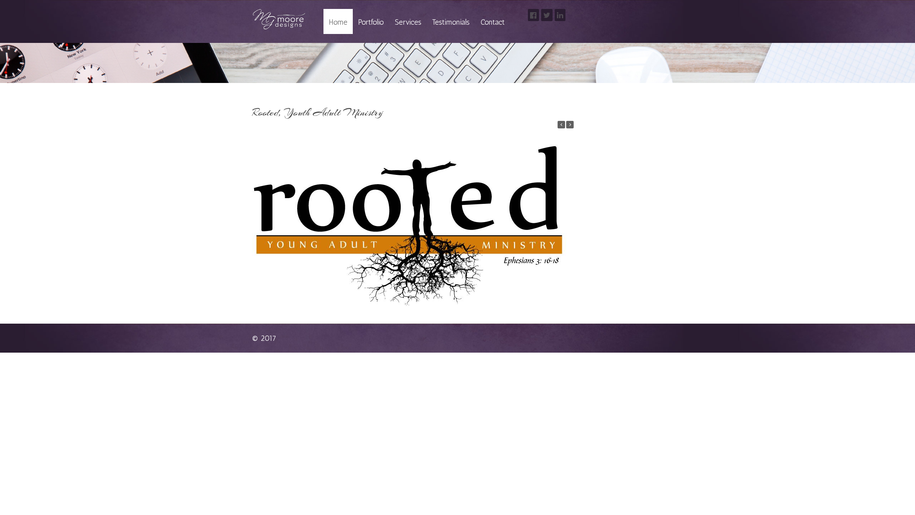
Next (567, 214)
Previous (258, 214)
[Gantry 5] (279, 19)
